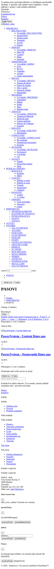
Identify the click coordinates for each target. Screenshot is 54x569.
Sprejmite (5, 9)
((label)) (4, 536)
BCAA (20, 69)
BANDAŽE (17, 192)
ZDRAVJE (16, 111)
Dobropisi (10, 459)
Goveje (20, 43)
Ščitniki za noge (23, 183)
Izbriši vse (7, 283)
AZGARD (16, 230)
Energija (20, 145)
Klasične (20, 173)
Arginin (20, 73)
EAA (19, 66)
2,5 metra (21, 197)
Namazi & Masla (24, 83)
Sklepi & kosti (23, 119)
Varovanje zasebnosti (15, 427)
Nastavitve (5, 12)
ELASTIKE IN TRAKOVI (23, 214)
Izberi (5, 314)
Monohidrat (21, 133)
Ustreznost (28, 317)
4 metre (20, 195)
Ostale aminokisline (25, 76)
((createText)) (20, 539)
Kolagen (20, 126)
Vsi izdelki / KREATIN (26, 130)
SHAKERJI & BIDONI (22, 211)
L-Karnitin (21, 154)
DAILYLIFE (17, 233)
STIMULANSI (18, 135)
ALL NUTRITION (20, 228)
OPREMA (16, 199)
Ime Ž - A (46, 317)
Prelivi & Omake (24, 85)
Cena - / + (5, 319)
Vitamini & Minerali (25, 116)
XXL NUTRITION (20, 266)
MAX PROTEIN (19, 252)
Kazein (20, 45)
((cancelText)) (7, 522)
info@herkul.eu (17, 489)
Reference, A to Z (26, 319)
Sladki (19, 104)
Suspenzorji (21, 187)
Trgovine (10, 441)
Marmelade (21, 92)
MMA (19, 176)
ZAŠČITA (16, 178)
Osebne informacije (14, 454)
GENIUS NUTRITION (22, 242)
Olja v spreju (22, 88)
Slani (19, 107)
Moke (19, 57)
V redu (16, 283)
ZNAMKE (10, 226)
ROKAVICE (17, 171)
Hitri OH (20, 52)
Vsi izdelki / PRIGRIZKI (27, 97)
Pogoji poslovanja (13, 429)
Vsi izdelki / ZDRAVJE (27, 114)
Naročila (9, 457)
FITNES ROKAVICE (21, 216)
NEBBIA (16, 256)
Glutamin (21, 71)
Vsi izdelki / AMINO (25, 64)
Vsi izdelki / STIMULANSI (28, 138)
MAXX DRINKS (19, 254)
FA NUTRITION (19, 235)
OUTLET (10, 223)
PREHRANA (12, 28)
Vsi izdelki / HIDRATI (26, 50)
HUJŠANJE (17, 147)
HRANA (15, 78)
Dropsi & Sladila (24, 90)
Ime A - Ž (37, 317)
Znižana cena (11, 406)
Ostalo (19, 207)
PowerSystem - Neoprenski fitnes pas (26, 354)
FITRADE (16, 237)
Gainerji (20, 54)
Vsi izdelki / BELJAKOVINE (29, 33)
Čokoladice (21, 100)
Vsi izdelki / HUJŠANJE (27, 149)
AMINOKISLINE (19, 62)
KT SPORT (16, 249)
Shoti (19, 166)
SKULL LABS (18, 264)
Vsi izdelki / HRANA (26, 81)
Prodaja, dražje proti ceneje (12, 317)
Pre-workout (22, 140)
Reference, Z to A (41, 319)
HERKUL (16, 247)
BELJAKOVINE (19, 31)
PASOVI (15, 218)
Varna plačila (11, 434)
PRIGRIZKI (17, 95)
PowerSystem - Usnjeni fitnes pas (23, 336)
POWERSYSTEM (19, 261)
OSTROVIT (17, 259)
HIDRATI (16, 47)
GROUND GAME (20, 245)
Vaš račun (5, 445)
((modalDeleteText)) (22, 522)
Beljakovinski (22, 109)
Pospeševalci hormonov (26, 142)
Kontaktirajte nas (8, 14)
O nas (8, 431)
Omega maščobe (24, 121)
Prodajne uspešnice (14, 411)
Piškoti (19, 102)
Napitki (20, 161)
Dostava (9, 424)
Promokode (11, 464)
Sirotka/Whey (22, 35)
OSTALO (16, 159)
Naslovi (9, 461)
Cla (18, 157)
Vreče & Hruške (23, 202)
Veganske (21, 40)
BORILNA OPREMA (15, 168)
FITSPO (15, 240)
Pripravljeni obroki (24, 164)
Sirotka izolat (22, 38)
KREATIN (16, 128)
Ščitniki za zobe (23, 180)
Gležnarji (20, 190)
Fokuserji (21, 204)
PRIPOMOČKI (12, 209)
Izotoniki (20, 59)
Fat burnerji (21, 152)
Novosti (9, 408)
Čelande (20, 185)
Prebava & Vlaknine (25, 123)
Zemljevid (10, 438)
